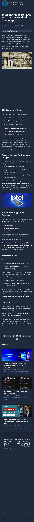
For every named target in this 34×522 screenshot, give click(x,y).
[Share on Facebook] (23, 336)
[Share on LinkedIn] (4, 336)
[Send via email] (26, 336)
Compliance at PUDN (8, 515)
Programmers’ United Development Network (16, 3)
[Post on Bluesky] (10, 336)
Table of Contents (11, 31)
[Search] (29, 3)
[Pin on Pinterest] (20, 336)
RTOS (28, 518)
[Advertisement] (17, 88)
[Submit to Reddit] (17, 336)
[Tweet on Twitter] (7, 336)
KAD (31, 518)
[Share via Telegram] (17, 339)
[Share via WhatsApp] (29, 336)
